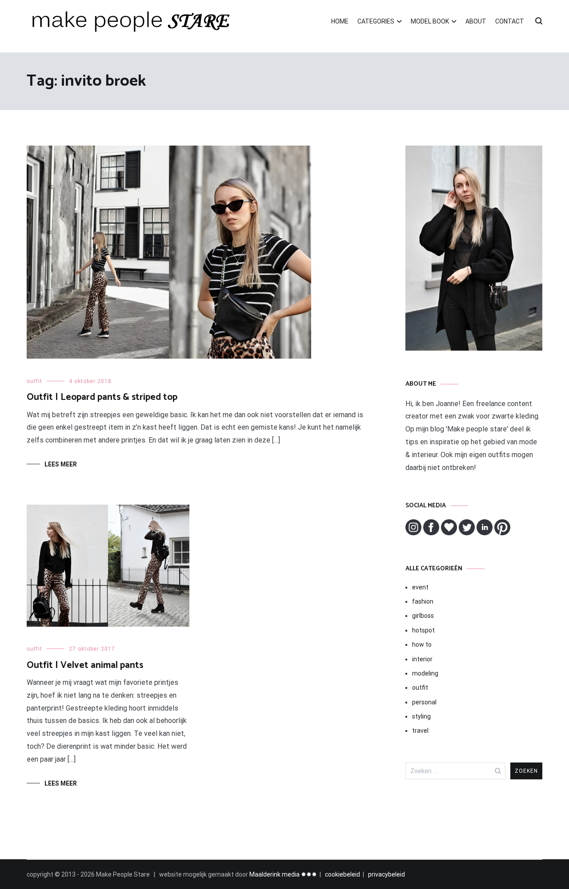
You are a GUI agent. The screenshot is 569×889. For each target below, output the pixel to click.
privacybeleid (386, 874)
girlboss (423, 615)
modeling (425, 673)
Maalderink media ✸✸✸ (283, 874)
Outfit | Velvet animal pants (85, 665)
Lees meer (60, 464)
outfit (34, 381)
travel (420, 730)
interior (422, 659)
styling (421, 716)
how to (422, 644)
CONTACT (509, 21)
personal (424, 702)
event (420, 587)
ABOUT (475, 21)
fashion (422, 601)
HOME (340, 21)
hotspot (423, 630)
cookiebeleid (342, 874)
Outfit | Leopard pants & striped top (102, 397)
